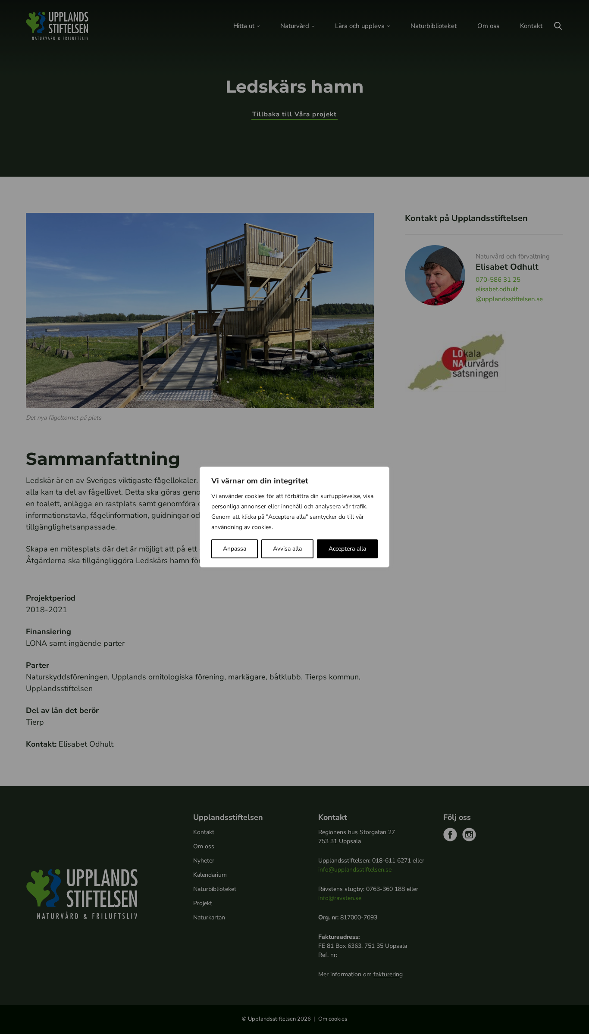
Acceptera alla (347, 549)
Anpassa (234, 549)
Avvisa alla (287, 549)
